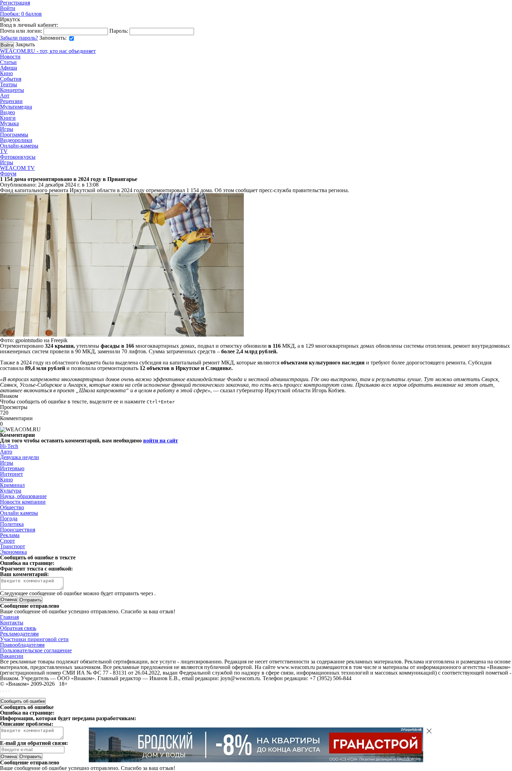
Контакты (11, 623)
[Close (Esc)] (0, 691)
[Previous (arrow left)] (0, 697)
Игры (6, 129)
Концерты (12, 90)
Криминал (12, 485)
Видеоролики (16, 140)
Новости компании (23, 502)
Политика (12, 524)
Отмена (9, 599)
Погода (8, 518)
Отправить (31, 756)
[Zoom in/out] (9, 691)
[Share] (3, 691)
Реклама (10, 535)
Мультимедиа (16, 107)
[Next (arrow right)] (3, 697)
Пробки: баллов (21, 14)
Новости (10, 57)
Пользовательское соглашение (36, 650)
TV (4, 151)
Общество (12, 507)
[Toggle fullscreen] (6, 691)
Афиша (8, 68)
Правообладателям (22, 645)
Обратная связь (18, 628)
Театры (8, 84)
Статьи (8, 62)
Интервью (12, 468)
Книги (8, 118)
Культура (10, 491)
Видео (7, 112)
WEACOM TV (17, 168)
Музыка (9, 123)
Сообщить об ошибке (23, 701)
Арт (4, 96)
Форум (8, 173)
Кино (6, 73)
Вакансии (11, 656)
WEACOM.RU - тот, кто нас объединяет (48, 51)
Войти (7, 8)
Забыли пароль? (19, 38)
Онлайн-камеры (19, 146)
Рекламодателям (19, 634)
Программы (14, 134)
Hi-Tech (9, 446)
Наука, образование (23, 496)
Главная (9, 617)
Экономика (13, 552)
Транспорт (12, 546)
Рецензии (11, 101)
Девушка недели (19, 457)
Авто (6, 452)
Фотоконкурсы (18, 157)
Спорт (7, 541)
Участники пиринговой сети (34, 639)
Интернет (11, 474)
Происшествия (17, 530)
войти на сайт (160, 440)
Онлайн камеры (19, 513)
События (10, 79)
